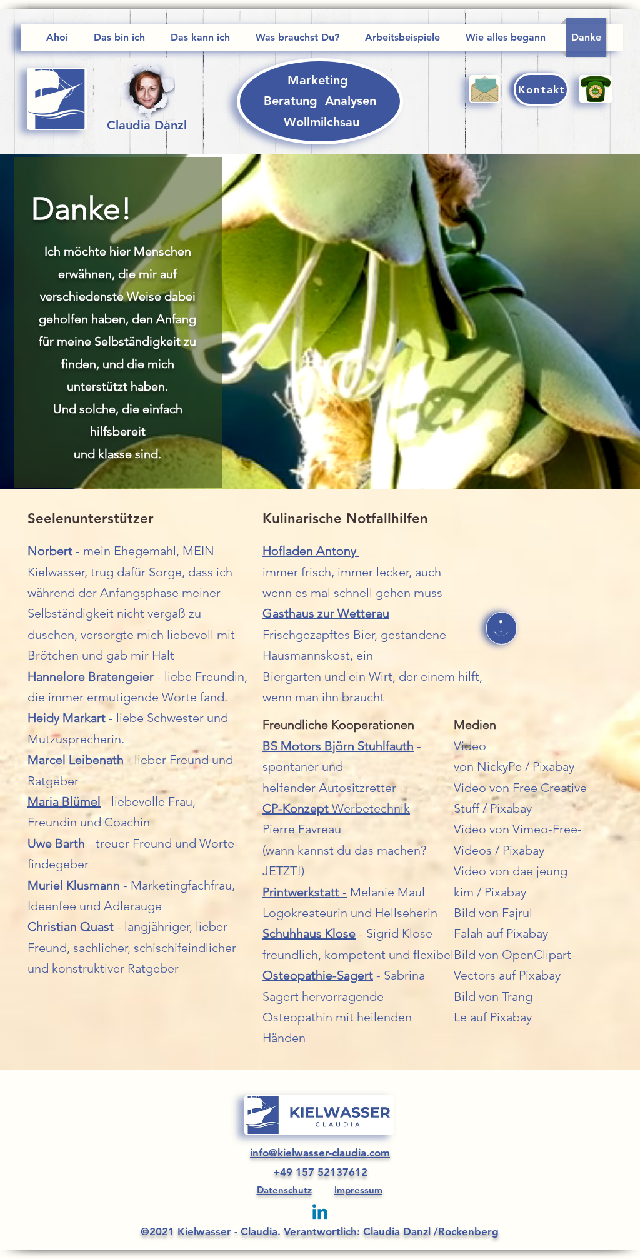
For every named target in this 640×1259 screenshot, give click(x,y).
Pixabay (553, 766)
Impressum (358, 1190)
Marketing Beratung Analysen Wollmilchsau (322, 101)
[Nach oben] (501, 628)
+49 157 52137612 (320, 1172)
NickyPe (499, 766)
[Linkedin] (320, 1213)
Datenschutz (284, 1190)
